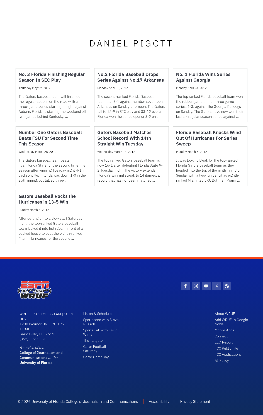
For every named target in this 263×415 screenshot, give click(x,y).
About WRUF (225, 313)
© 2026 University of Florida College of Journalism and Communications (78, 401)
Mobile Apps (224, 330)
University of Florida (36, 362)
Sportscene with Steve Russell (101, 321)
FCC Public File (226, 348)
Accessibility (159, 401)
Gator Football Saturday (94, 348)
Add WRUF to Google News (231, 321)
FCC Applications (228, 354)
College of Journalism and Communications (41, 355)
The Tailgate (93, 340)
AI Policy (222, 360)
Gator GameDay (96, 356)
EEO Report (224, 342)
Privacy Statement (195, 401)
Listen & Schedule (97, 313)
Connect (221, 336)
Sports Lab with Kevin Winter (100, 332)
